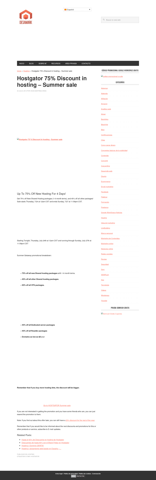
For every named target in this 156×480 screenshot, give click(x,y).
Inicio (19, 71)
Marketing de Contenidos (110, 238)
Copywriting (105, 166)
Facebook (104, 192)
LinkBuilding (105, 228)
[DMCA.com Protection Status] (78, 477)
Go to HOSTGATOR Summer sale (57, 405)
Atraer (103, 114)
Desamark (32, 16)
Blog (102, 129)
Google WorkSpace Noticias (111, 212)
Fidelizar (104, 197)
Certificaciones (106, 135)
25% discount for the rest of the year (80, 420)
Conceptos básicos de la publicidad (114, 150)
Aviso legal (59, 474)
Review (104, 259)
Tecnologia (105, 285)
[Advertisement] (78, 44)
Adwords (104, 93)
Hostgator (35, 456)
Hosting (26, 71)
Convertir (104, 160)
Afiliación (104, 98)
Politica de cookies (85, 474)
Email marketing (107, 186)
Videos (103, 290)
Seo (102, 280)
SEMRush (105, 274)
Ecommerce (105, 181)
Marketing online (107, 243)
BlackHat (104, 124)
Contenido (105, 155)
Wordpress (105, 295)
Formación (105, 202)
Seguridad (105, 264)
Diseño (103, 176)
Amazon (104, 103)
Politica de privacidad (71, 474)
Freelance (104, 207)
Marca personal (107, 233)
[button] (77, 9)
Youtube (104, 300)
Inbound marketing (108, 223)
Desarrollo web (106, 171)
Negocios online (107, 249)
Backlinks (104, 119)
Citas (103, 140)
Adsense (104, 88)
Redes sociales (107, 254)
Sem (103, 269)
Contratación (96, 474)
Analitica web (106, 109)
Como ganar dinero (108, 145)
